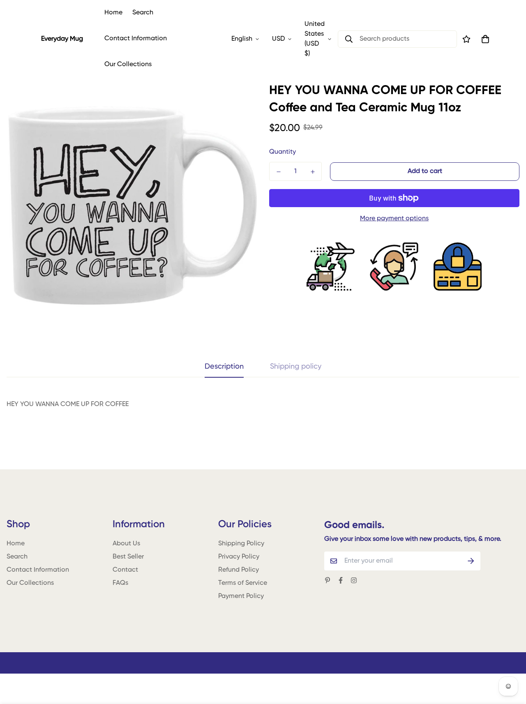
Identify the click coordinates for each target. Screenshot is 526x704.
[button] (483, 39)
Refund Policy (238, 570)
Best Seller (128, 557)
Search (142, 12)
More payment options (394, 218)
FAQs (120, 583)
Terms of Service (242, 583)
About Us (126, 543)
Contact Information (135, 38)
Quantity (282, 152)
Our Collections (128, 64)
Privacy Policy (238, 557)
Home (113, 12)
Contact (125, 570)
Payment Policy (241, 596)
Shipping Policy (241, 543)
